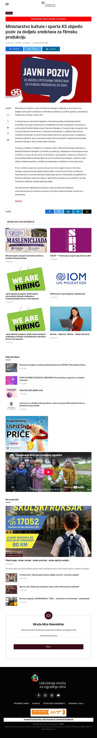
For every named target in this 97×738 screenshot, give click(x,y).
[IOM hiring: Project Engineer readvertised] (70, 278)
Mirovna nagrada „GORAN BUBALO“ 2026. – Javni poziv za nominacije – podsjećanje (54, 599)
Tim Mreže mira (21, 703)
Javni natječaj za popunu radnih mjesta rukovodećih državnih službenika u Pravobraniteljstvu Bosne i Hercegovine (22, 296)
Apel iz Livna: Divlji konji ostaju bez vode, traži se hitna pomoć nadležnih (49, 587)
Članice (36, 703)
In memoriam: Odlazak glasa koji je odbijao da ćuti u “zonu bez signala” (49, 575)
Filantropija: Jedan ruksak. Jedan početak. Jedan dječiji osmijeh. (37, 560)
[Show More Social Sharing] (63, 49)
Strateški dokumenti (54, 703)
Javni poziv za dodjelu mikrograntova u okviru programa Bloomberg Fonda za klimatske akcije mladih (52, 404)
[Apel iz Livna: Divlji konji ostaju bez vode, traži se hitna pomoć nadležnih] (11, 589)
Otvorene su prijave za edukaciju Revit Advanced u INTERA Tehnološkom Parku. (52, 365)
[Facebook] (8, 115)
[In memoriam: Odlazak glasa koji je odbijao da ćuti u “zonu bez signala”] (11, 577)
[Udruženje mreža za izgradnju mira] (48, 4)
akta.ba (18, 201)
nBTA (62, 724)
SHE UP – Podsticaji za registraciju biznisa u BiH (70, 256)
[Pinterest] (8, 133)
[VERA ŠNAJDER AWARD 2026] (11, 393)
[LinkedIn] (8, 127)
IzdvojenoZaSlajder (14, 555)
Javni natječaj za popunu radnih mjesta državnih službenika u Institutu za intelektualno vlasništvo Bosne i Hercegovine (26, 336)
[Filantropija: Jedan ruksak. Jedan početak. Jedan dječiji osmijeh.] (48, 531)
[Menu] (7, 4)
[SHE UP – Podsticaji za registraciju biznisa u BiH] (70, 240)
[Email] (8, 139)
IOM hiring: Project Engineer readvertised (67, 294)
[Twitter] (8, 121)
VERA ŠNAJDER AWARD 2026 (31, 390)
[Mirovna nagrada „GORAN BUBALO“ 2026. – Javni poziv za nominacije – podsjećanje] (11, 601)
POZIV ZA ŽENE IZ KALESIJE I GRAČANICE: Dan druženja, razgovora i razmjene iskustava (51, 379)
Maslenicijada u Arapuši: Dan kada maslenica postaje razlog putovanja (24, 257)
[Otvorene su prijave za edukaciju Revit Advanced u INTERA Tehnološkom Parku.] (11, 367)
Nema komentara (41, 43)
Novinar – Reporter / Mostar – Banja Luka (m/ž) (69, 334)
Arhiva (9, 13)
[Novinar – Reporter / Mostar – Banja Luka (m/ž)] (70, 319)
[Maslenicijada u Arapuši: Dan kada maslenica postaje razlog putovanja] (26, 240)
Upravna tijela (76, 703)
